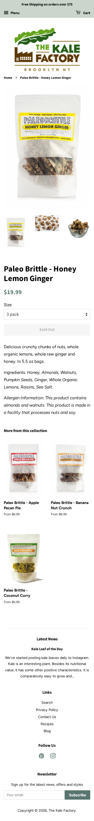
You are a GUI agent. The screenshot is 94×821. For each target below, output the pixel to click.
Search (47, 702)
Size (8, 304)
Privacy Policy (47, 710)
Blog (47, 731)
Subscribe (77, 795)
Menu (15, 13)
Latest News (47, 639)
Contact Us (47, 717)
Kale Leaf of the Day (47, 649)
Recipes (47, 724)
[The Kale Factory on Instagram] (53, 757)
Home (8, 77)
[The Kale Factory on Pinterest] (41, 757)
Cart (86, 13)
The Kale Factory (62, 810)
